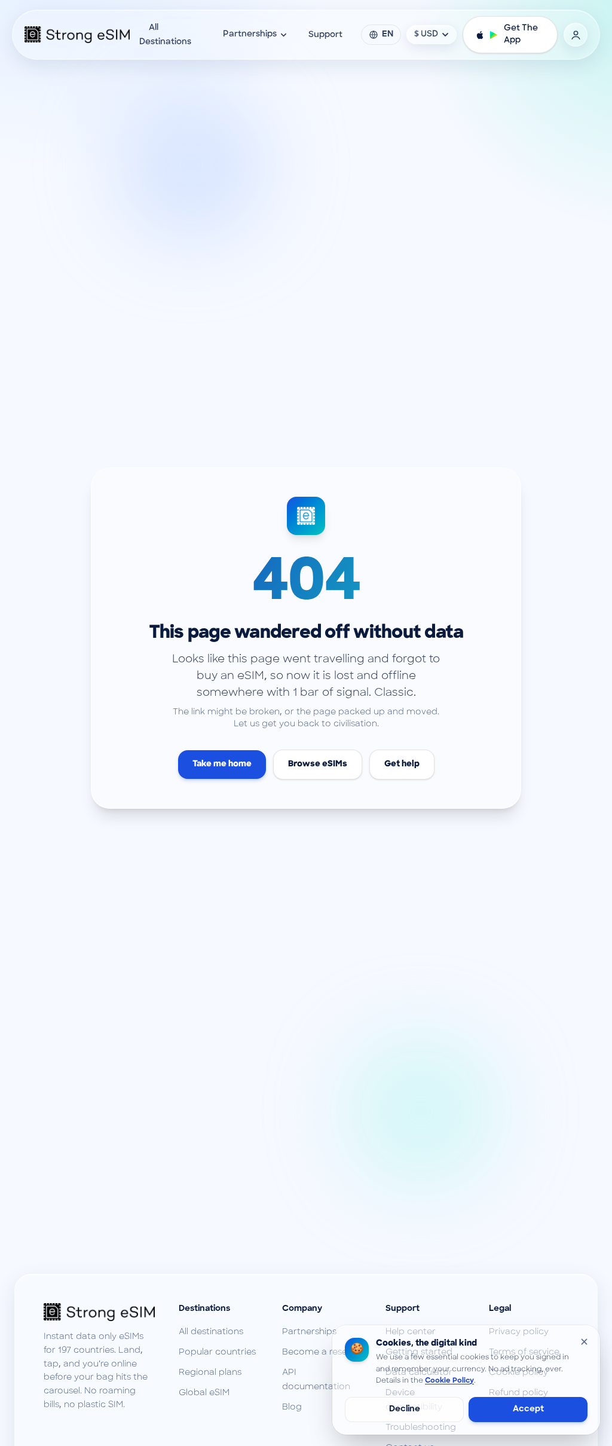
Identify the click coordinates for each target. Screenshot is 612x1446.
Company (302, 1308)
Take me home (222, 764)
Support (325, 34)
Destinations (204, 1308)
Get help (402, 764)
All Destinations (165, 35)
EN (387, 34)
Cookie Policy (449, 1380)
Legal (500, 1308)
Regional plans (210, 1372)
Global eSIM (204, 1393)
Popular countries (217, 1352)
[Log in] (575, 35)
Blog (292, 1407)
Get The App (521, 34)
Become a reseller (321, 1352)
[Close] (584, 1341)
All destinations (211, 1332)
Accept (528, 1408)
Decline (404, 1408)
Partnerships (250, 34)
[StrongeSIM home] (77, 34)
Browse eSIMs (317, 764)
